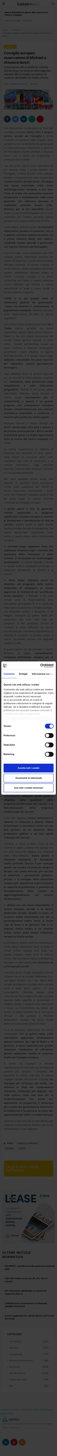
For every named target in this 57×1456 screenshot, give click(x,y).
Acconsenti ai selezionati (28, 778)
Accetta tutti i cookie (28, 768)
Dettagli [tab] (23, 674)
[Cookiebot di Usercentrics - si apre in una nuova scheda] (41, 666)
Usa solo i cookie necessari (28, 787)
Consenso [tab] (8, 674)
